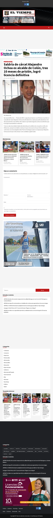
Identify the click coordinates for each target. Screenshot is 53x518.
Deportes (6, 355)
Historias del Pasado (9, 372)
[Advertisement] (26, 39)
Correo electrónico (30, 195)
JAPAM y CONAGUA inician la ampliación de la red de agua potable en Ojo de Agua (42, 157)
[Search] (49, 27)
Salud (5, 386)
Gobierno (11, 149)
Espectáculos (7, 367)
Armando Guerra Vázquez (8, 163)
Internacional (7, 374)
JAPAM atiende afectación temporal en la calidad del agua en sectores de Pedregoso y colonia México (10, 157)
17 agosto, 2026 (7, 162)
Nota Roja (6, 382)
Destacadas (6, 61)
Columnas (6, 350)
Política (10, 61)
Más (5, 377)
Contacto (6, 353)
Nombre (6, 195)
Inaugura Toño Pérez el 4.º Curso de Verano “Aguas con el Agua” (20, 308)
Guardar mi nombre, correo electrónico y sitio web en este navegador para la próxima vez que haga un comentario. (25, 210)
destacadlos (7, 362)
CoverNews (33, 516)
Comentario (7, 177)
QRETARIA (13, 78)
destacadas (7, 360)
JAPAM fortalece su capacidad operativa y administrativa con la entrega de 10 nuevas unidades (25, 311)
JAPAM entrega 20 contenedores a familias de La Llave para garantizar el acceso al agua (26, 157)
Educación (6, 365)
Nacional (6, 379)
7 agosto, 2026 (26, 414)
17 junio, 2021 (7, 78)
